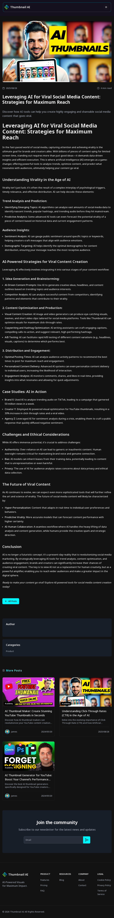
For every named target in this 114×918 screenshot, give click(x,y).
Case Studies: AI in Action (24, 391)
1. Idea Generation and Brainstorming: (31, 279)
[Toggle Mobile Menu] (106, 7)
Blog (61, 880)
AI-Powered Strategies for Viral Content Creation (45, 261)
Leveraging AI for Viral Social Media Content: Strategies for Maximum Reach (49, 131)
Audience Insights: (16, 230)
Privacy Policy (104, 885)
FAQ (42, 890)
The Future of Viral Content (26, 484)
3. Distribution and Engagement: (26, 351)
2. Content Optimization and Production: (32, 308)
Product (10, 651)
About (81, 880)
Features (44, 880)
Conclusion (12, 546)
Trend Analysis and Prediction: (24, 201)
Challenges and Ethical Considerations (35, 434)
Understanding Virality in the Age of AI (36, 179)
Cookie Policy (104, 880)
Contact (82, 885)
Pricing (43, 885)
